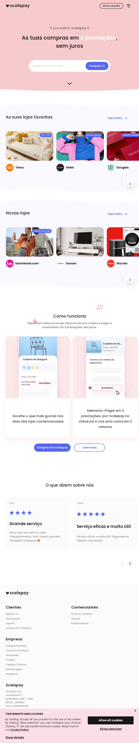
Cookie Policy (19, 730)
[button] (128, 6)
